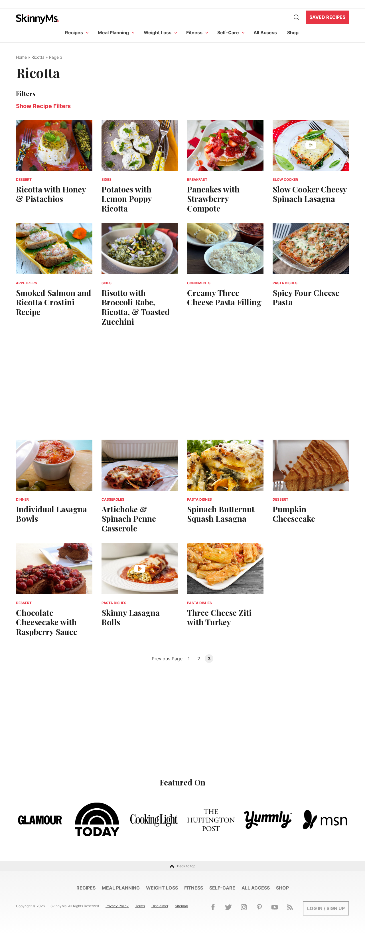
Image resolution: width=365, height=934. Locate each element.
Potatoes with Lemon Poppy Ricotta (127, 199)
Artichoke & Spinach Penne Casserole (129, 518)
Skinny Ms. (37, 19)
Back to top (186, 866)
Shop (293, 32)
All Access (265, 32)
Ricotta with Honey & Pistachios (51, 194)
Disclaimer (159, 906)
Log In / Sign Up (326, 908)
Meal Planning (113, 32)
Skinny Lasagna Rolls (131, 617)
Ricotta (37, 57)
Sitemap (181, 906)
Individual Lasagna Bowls (51, 514)
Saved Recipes (327, 17)
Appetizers (26, 283)
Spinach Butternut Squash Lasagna (221, 514)
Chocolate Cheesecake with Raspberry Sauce (46, 622)
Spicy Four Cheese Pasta (306, 297)
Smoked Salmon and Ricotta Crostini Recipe (53, 302)
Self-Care (228, 32)
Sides (106, 179)
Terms (140, 906)
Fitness (194, 32)
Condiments (198, 283)
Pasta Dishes (285, 283)
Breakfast (197, 179)
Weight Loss (157, 32)
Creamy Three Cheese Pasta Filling (224, 297)
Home (21, 57)
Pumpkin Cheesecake (294, 514)
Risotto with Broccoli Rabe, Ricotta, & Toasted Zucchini (136, 307)
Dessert (24, 179)
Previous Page (167, 658)
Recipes (74, 32)
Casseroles (113, 499)
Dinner (22, 499)
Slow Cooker (285, 179)
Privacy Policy (117, 906)
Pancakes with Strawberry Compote (213, 199)
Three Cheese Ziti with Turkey (219, 617)
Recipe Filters (43, 106)
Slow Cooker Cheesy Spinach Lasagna (310, 194)
